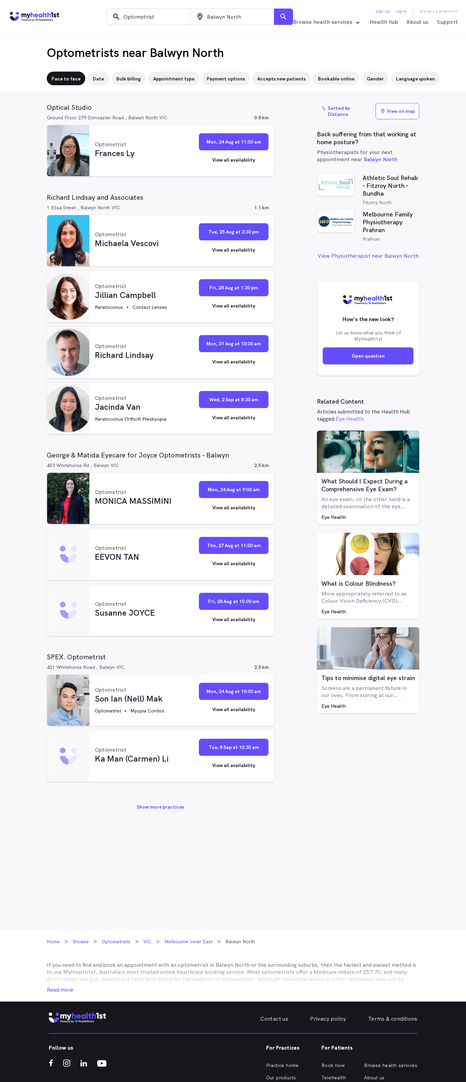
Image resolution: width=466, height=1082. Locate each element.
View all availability (233, 160)
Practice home (282, 1065)
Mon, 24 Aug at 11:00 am (233, 142)
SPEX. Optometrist (76, 656)
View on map (397, 111)
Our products (281, 1078)
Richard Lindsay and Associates (95, 197)
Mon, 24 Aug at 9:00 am (234, 489)
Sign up (383, 11)
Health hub (384, 22)
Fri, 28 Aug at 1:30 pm (233, 288)
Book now (333, 1065)
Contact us (274, 1018)
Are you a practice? (439, 11)
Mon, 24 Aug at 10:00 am (233, 691)
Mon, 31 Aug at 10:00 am (233, 344)
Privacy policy (328, 1018)
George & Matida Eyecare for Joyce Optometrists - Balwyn (138, 455)
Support (447, 22)
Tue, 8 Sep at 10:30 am (234, 747)
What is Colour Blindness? (358, 583)
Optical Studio (69, 107)
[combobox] (149, 17)
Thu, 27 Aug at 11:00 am (234, 545)
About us (417, 22)
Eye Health (349, 418)
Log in (401, 11)
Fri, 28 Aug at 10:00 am (233, 601)
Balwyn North (380, 159)
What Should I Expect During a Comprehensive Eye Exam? (364, 485)
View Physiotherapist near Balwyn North (368, 255)
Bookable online (336, 79)
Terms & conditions (392, 1018)
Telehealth (333, 1078)
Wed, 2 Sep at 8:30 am (233, 399)
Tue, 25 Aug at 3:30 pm (233, 232)
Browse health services (390, 1065)
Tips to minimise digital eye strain (368, 678)
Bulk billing (128, 79)
